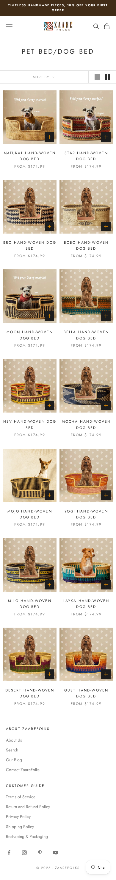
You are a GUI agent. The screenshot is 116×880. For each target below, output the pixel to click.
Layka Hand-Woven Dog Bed (86, 603)
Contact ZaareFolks (23, 770)
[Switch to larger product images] (97, 77)
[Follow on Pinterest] (40, 853)
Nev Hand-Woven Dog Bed (30, 424)
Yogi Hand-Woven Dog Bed (86, 514)
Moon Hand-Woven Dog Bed (30, 335)
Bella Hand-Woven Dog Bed (86, 335)
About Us (14, 740)
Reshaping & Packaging (27, 836)
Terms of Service (20, 797)
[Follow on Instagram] (24, 853)
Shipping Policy (20, 827)
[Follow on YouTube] (55, 853)
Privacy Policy (18, 816)
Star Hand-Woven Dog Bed (86, 156)
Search (12, 750)
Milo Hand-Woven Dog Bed (29, 603)
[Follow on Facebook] (9, 853)
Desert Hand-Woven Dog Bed (29, 693)
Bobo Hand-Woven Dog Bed (86, 245)
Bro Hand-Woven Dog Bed (29, 245)
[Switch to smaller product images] (107, 77)
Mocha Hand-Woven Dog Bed (86, 424)
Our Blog (14, 760)
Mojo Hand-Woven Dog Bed (29, 514)
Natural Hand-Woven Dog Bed (30, 156)
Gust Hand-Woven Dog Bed (86, 693)
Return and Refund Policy (28, 807)
